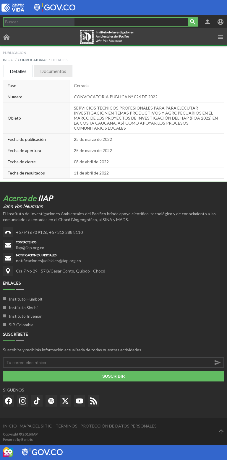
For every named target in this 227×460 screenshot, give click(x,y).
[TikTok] (37, 401)
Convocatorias (32, 60)
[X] (65, 401)
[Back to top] (221, 431)
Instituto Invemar (25, 316)
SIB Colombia (21, 324)
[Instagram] (22, 401)
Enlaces (12, 283)
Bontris (27, 439)
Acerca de (28, 198)
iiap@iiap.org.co (30, 247)
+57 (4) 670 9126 (31, 232)
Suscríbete (15, 334)
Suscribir (113, 376)
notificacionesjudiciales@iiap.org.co (48, 260)
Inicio (8, 60)
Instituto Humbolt (26, 298)
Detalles (18, 71)
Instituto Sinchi (23, 307)
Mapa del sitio (36, 425)
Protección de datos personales (118, 425)
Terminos (66, 425)
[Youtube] (79, 401)
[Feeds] (93, 401)
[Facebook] (8, 401)
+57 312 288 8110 (66, 232)
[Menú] (220, 37)
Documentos (53, 71)
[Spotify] (51, 401)
